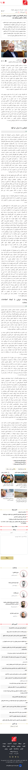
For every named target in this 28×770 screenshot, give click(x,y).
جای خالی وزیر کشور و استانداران (20, 517)
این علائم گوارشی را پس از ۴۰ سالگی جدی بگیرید (17, 687)
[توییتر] (10, 757)
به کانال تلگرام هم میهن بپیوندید (20, 460)
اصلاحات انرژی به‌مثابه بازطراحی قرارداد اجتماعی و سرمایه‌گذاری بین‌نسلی (11, 603)
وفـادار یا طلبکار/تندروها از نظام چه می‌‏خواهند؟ (17, 519)
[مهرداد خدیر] (23, 584)
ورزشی (6, 749)
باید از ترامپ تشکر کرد (14, 613)
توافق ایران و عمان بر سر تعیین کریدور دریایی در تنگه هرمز (15, 674)
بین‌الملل (13, 746)
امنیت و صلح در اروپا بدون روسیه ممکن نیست (17, 683)
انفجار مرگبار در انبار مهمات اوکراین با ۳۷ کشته (17, 716)
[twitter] (3, 61)
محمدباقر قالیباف (21, 469)
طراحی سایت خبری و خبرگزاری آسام (12, 765)
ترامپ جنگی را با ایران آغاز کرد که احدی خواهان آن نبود (16, 664)
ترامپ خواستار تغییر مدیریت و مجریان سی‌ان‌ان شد (16, 653)
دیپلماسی (19, 746)
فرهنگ (4, 746)
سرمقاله (20, 744)
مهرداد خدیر (14, 585)
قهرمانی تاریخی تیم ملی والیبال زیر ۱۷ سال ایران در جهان (15, 678)
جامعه (8, 746)
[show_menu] (4, 3)
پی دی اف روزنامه (14, 751)
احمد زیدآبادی (14, 575)
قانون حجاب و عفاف (10, 469)
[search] (1, 3)
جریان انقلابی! (16, 572)
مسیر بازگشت (16, 593)
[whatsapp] (2, 61)
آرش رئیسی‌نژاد (14, 607)
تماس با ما (16, 754)
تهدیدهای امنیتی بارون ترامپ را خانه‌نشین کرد (17, 628)
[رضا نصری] (23, 615)
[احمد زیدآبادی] (23, 574)
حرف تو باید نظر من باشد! (14, 583)
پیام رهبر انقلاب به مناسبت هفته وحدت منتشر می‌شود (16, 632)
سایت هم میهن (6, 760)
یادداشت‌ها (16, 749)
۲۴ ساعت (10, 744)
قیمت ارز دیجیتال (14, 726)
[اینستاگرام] (12, 757)
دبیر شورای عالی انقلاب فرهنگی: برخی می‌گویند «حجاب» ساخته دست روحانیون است (13, 522)
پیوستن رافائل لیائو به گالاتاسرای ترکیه (19, 697)
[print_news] (1, 11)
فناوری (10, 749)
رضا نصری (15, 616)
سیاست (4, 744)
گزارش (21, 749)
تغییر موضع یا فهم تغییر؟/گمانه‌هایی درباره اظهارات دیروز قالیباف (14, 514)
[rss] (18, 757)
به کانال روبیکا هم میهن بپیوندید (20, 464)
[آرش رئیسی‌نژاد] (23, 604)
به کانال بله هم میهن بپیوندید (20, 462)
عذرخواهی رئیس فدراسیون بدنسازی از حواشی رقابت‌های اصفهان (14, 720)
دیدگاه (7, 558)
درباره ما (11, 754)
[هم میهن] (25, 2)
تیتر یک (21, 10)
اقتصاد (24, 746)
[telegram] (5, 61)
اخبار (24, 744)
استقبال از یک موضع (22, 512)
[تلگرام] (15, 757)
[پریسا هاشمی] (24, 61)
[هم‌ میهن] (14, 739)
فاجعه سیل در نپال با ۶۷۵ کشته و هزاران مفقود (17, 712)
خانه (26, 10)
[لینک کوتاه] (3, 11)
